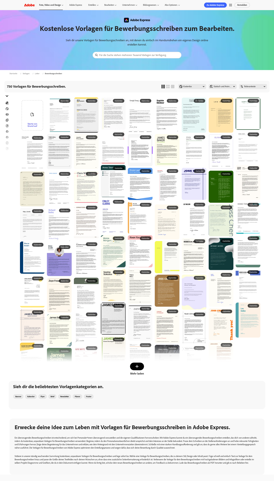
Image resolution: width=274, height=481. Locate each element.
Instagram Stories (7, 154)
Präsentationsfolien (7, 177)
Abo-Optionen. (171, 5)
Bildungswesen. (150, 5)
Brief (52, 396)
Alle (7, 109)
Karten (7, 126)
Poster (7, 171)
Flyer (7, 143)
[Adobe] (29, 5)
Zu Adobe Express (215, 5)
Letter (37, 73)
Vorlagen (26, 73)
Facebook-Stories (7, 137)
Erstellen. (92, 5)
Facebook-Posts (7, 131)
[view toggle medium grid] (168, 86)
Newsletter (64, 396)
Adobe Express (75, 5)
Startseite (13, 73)
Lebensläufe (7, 183)
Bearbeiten (109, 5)
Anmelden (242, 5)
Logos (7, 166)
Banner (7, 114)
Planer (77, 396)
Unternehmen (128, 5)
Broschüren (7, 120)
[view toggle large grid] (172, 86)
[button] (230, 5)
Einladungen (7, 160)
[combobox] (137, 55)
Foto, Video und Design (50, 5)
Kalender (31, 396)
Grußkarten (7, 149)
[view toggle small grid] (163, 86)
